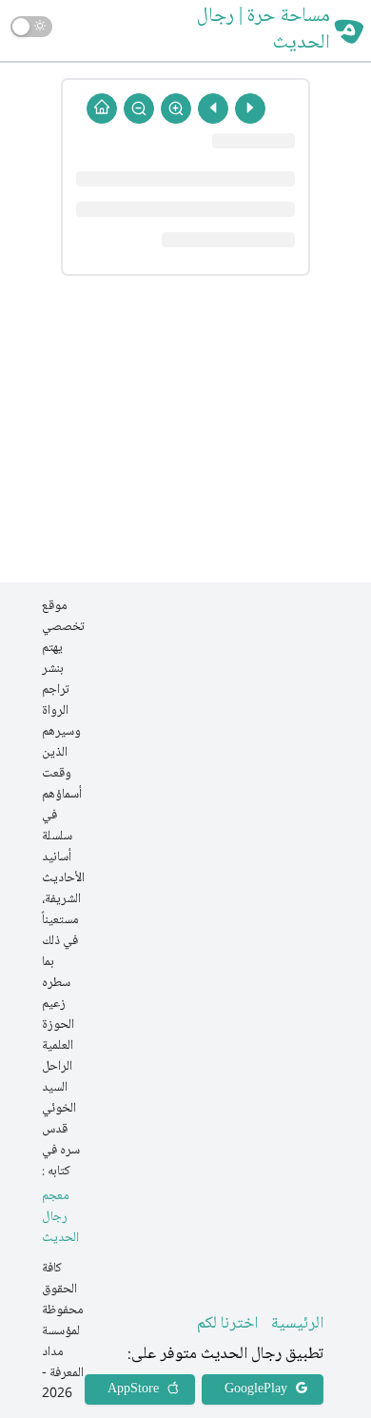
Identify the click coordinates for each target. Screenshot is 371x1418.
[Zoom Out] (139, 108)
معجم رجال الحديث (60, 1218)
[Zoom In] (176, 108)
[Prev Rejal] (250, 108)
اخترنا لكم (227, 1324)
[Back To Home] (102, 108)
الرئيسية (297, 1324)
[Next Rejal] (213, 108)
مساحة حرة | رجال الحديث (263, 30)
